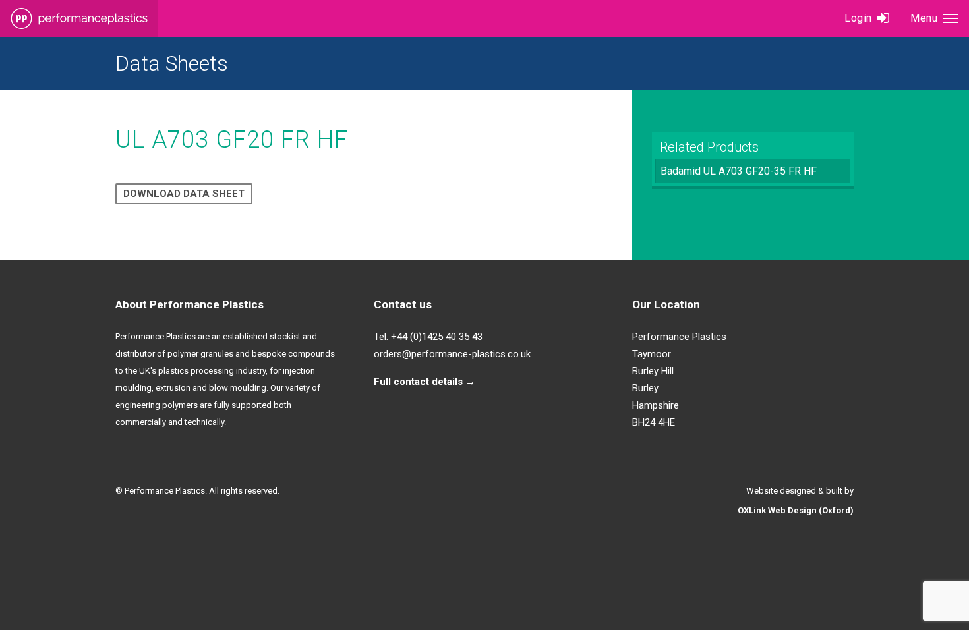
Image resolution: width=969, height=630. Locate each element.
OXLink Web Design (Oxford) (796, 510)
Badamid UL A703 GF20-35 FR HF (739, 171)
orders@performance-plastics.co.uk (452, 354)
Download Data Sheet (184, 194)
